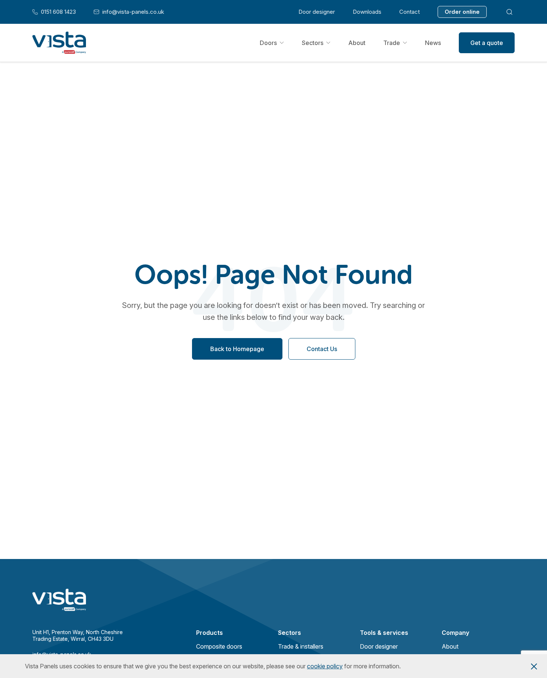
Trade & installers (300, 646)
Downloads (367, 11)
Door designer (316, 11)
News (433, 42)
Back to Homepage (237, 349)
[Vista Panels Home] (59, 43)
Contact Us (322, 349)
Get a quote (486, 42)
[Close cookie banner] (534, 666)
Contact (409, 11)
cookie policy (325, 666)
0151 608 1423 (54, 12)
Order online (462, 11)
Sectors (312, 42)
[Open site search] (510, 12)
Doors (268, 42)
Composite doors (219, 646)
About (356, 42)
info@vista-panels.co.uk (129, 12)
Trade (391, 42)
